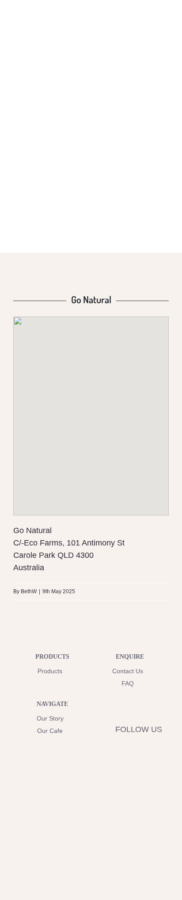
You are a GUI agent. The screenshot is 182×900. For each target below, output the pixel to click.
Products (50, 671)
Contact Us (127, 671)
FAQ (127, 683)
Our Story (50, 718)
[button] (91, 408)
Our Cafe (50, 730)
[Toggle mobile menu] (165, 28)
